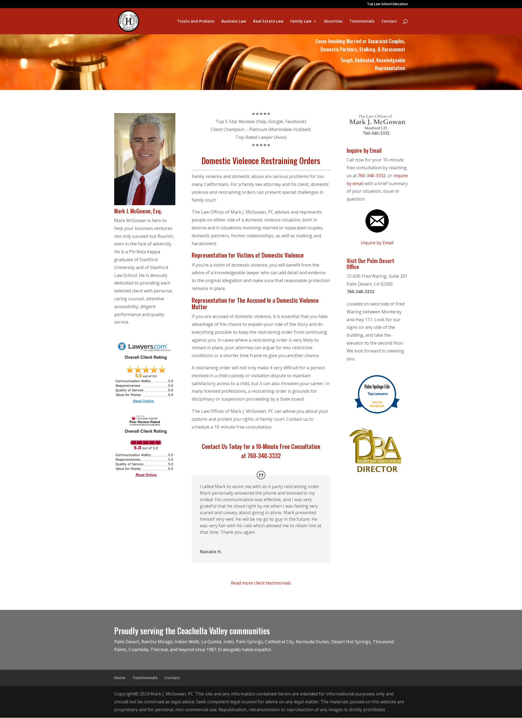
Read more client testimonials (261, 583)
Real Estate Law (268, 21)
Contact (389, 21)
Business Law (233, 21)
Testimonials (361, 21)
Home (119, 677)
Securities (333, 21)
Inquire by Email (377, 243)
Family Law (300, 21)
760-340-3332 (372, 176)
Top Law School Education (387, 4)
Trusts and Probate (195, 21)
